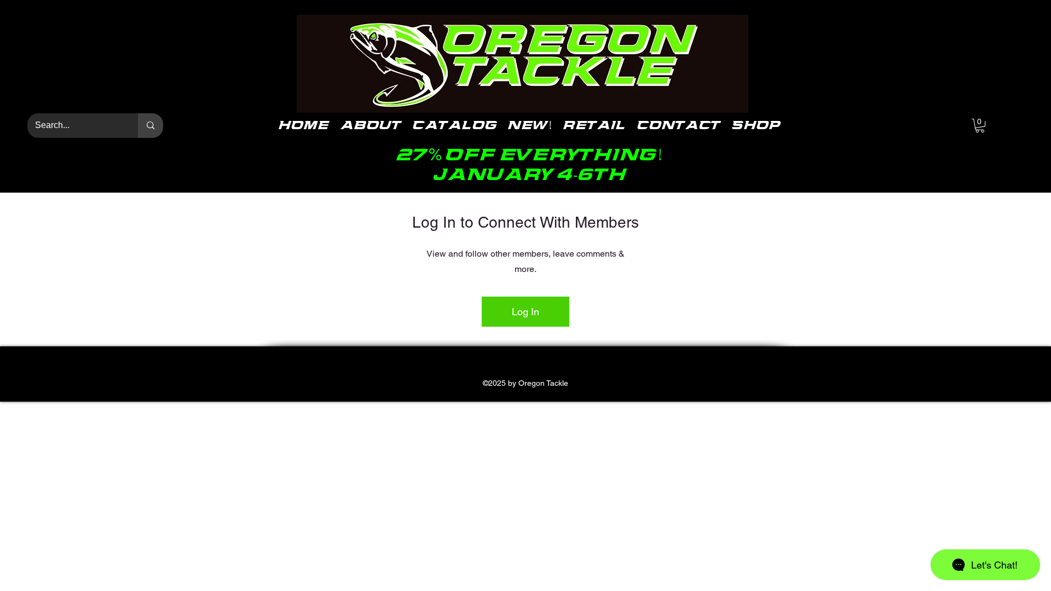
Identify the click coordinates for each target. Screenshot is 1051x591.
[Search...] (150, 125)
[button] (980, 125)
